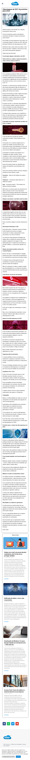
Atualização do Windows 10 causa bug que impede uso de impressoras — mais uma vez (15, 642)
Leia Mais (25, 754)
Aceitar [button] (18, 756)
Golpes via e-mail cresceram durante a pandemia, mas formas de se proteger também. (15, 554)
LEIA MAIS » (6, 578)
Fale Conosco (6, 744)
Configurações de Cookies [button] (8, 756)
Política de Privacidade (16, 744)
